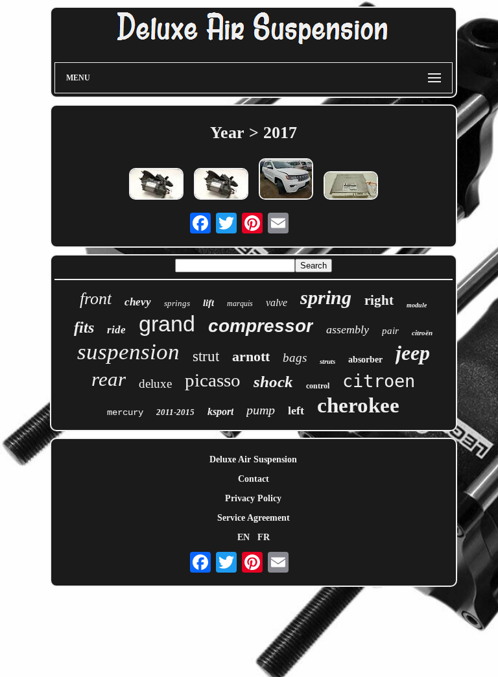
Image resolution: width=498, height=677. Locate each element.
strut (206, 356)
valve (276, 302)
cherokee (358, 405)
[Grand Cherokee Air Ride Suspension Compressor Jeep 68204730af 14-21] (156, 185)
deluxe (155, 383)
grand (167, 323)
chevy (137, 302)
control (317, 385)
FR (263, 537)
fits (84, 327)
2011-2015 (175, 412)
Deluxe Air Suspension (253, 459)
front (96, 298)
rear (108, 379)
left (296, 410)
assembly (347, 329)
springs (177, 303)
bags (295, 357)
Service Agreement (253, 518)
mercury (125, 412)
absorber (365, 359)
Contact (253, 479)
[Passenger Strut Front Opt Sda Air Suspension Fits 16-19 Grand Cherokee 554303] (286, 180)
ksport (220, 411)
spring (325, 297)
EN (243, 537)
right (379, 300)
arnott (251, 356)
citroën (422, 333)
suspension (128, 351)
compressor (260, 326)
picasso (213, 380)
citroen (378, 381)
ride (116, 330)
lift (208, 303)
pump (260, 410)
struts (327, 361)
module (417, 305)
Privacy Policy (253, 498)
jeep (413, 352)
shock (273, 381)
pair (390, 331)
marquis (240, 303)
